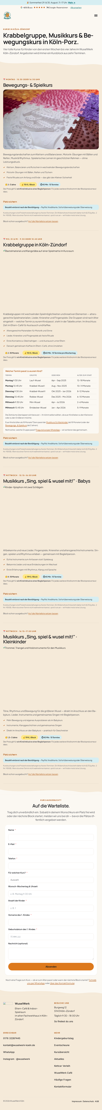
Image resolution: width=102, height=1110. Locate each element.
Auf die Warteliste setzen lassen (43, 221)
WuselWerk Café (63, 1072)
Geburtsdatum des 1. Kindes (21, 929)
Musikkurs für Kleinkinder (57, 422)
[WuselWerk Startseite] (7, 16)
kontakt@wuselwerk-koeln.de (19, 1045)
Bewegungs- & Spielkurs (16, 425)
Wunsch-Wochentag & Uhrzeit (23, 886)
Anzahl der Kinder (16, 900)
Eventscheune (61, 1045)
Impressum (77, 1101)
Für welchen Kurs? (17, 872)
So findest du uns (63, 1021)
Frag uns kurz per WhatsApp (48, 430)
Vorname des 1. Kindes (19, 915)
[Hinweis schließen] (98, 2)
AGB (97, 1101)
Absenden (51, 966)
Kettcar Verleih (62, 1066)
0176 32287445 (11, 1038)
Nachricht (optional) (18, 943)
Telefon (11, 858)
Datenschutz (88, 1101)
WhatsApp (9, 1052)
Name (11, 830)
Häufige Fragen (62, 1079)
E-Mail (11, 844)
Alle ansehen (76, 7)
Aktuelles (59, 1059)
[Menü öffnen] (96, 15)
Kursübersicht (61, 1052)
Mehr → (71, 2)
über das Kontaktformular (62, 983)
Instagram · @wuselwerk (16, 1059)
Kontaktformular (62, 1086)
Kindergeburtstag (64, 1038)
